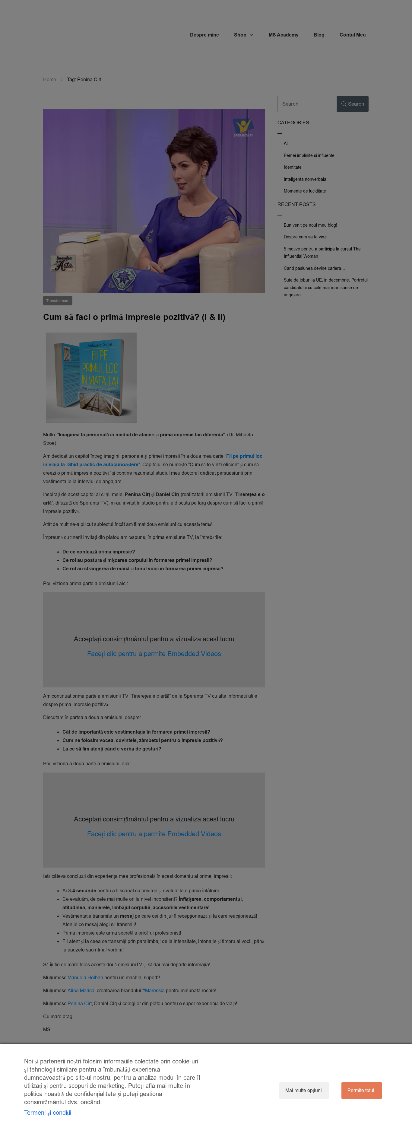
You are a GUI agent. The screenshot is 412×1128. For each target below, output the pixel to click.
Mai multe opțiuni (303, 1090)
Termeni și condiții (47, 1113)
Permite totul (360, 1090)
